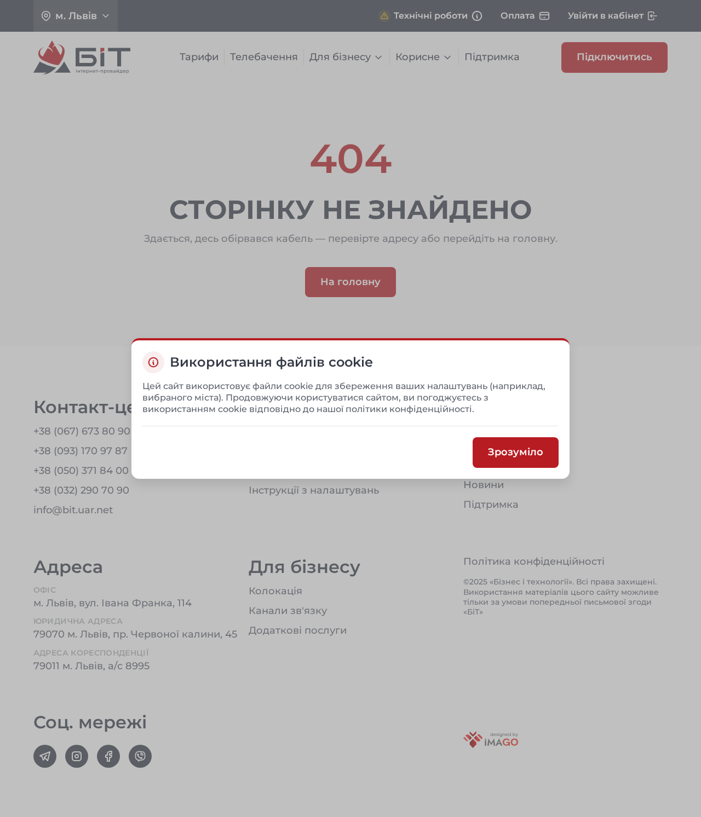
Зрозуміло (515, 453)
